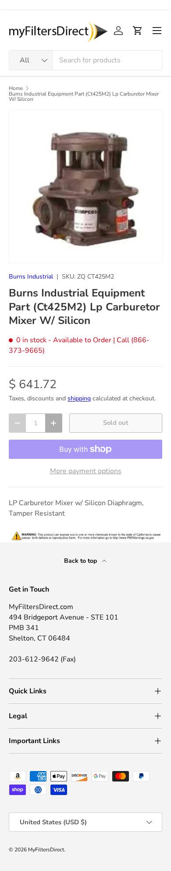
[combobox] (85, 60)
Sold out (115, 422)
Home (16, 88)
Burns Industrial (31, 276)
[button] (137, 30)
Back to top (81, 561)
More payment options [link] (85, 471)
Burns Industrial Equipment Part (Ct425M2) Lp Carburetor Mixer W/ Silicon (84, 96)
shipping (79, 398)
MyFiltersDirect (46, 849)
